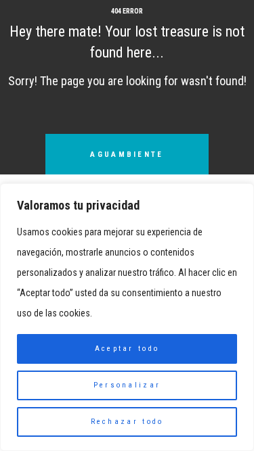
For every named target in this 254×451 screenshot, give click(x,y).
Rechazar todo (127, 421)
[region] (127, 317)
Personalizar (127, 385)
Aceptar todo (127, 348)
